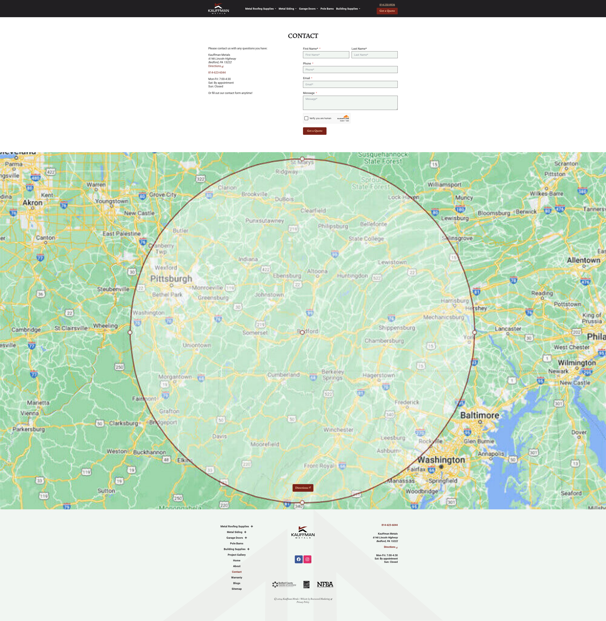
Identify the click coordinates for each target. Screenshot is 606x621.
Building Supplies (347, 8)
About (237, 566)
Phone (307, 63)
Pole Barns (327, 8)
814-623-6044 (217, 72)
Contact (237, 571)
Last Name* (359, 48)
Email (306, 78)
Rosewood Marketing (320, 598)
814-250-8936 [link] (387, 4)
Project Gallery (237, 554)
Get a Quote (314, 131)
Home (236, 560)
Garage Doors (307, 8)
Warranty (236, 577)
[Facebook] (299, 559)
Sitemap (237, 588)
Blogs (236, 583)
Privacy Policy (303, 602)
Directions (214, 66)
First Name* (310, 48)
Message (309, 93)
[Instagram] (307, 559)
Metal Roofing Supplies (259, 8)
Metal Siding (286, 8)
